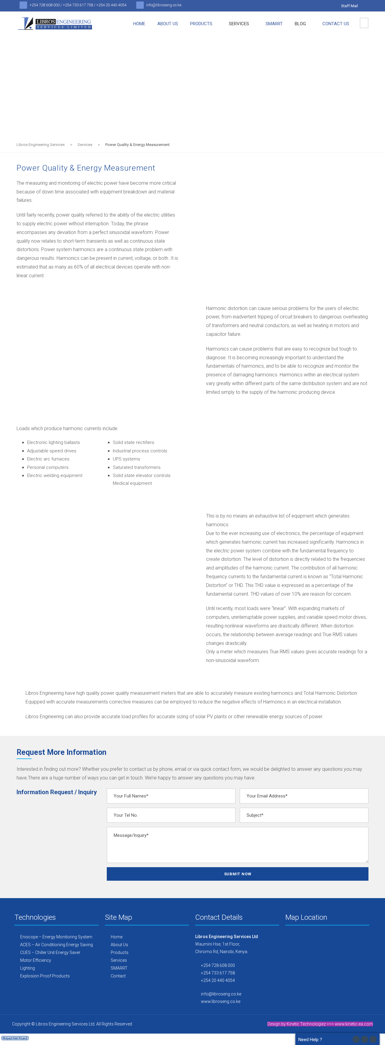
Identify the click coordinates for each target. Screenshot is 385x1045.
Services (239, 23)
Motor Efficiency (35, 960)
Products (201, 23)
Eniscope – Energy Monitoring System (55, 936)
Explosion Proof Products (44, 976)
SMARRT (274, 23)
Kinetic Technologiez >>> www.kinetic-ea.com (330, 1024)
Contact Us (335, 23)
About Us (167, 23)
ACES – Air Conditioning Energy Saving (56, 944)
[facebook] (366, 5)
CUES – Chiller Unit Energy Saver (49, 952)
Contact (118, 976)
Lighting (27, 968)
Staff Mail (349, 6)
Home (139, 23)
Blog (300, 23)
